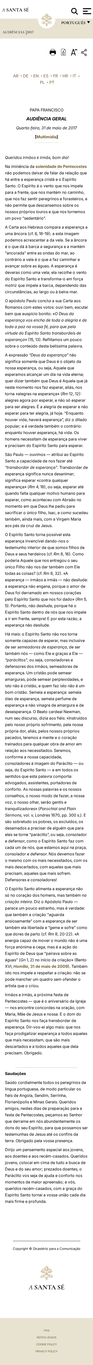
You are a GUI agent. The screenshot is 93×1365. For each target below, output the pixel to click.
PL (42, 82)
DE (26, 75)
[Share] (84, 53)
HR (65, 75)
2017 (30, 32)
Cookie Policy (46, 1344)
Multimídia (46, 136)
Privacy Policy (46, 1351)
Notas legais (46, 1337)
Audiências (13, 32)
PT (51, 82)
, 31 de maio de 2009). (41, 966)
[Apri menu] (86, 11)
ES (45, 75)
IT (74, 75)
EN (36, 75)
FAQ (46, 1330)
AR (15, 75)
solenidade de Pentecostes (61, 166)
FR (55, 75)
